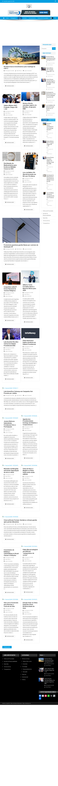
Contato (25, 18)
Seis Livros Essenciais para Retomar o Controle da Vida (11, 604)
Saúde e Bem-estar (27, 661)
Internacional (25, 677)
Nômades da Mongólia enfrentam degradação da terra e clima (11, 470)
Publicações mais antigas (8, 647)
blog (20, 18)
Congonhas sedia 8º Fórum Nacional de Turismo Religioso (10, 288)
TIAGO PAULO (19, 70)
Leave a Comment (28, 70)
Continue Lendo (10, 85)
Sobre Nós (45, 218)
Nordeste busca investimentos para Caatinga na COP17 (50, 58)
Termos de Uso (32, 18)
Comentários (51, 119)
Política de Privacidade (43, 18)
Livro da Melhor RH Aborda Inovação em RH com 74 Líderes (29, 174)
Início (7, 18)
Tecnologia (24, 666)
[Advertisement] (29, 31)
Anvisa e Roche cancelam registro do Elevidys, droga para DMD (50, 82)
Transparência (46, 223)
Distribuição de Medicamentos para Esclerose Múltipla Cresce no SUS (51, 95)
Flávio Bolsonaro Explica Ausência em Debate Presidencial (29, 342)
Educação (25, 671)
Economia (25, 664)
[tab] (45, 120)
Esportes (24, 674)
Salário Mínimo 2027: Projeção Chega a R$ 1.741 (10, 107)
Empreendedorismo (27, 669)
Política (23, 679)
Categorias (13, 18)
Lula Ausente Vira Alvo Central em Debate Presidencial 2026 (11, 343)
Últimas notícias (25, 658)
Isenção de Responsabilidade (47, 214)
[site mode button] (51, 18)
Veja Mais (44, 119)
